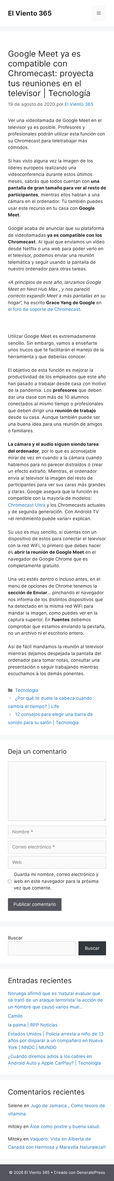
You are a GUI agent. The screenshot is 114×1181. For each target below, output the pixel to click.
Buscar (15, 938)
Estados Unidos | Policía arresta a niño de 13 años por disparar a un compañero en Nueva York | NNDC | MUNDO (56, 1040)
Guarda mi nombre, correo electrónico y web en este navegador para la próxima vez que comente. (56, 881)
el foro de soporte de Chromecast (44, 309)
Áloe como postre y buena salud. (65, 1126)
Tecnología (26, 690)
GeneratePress (91, 1172)
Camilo (15, 1016)
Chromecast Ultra (26, 505)
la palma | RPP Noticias (33, 1025)
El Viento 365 (30, 13)
